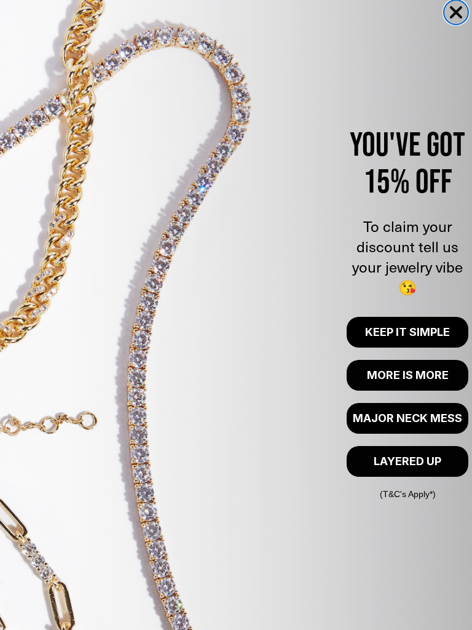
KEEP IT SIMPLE (407, 331)
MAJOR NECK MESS (407, 418)
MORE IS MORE (408, 375)
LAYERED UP (407, 461)
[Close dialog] (456, 12)
